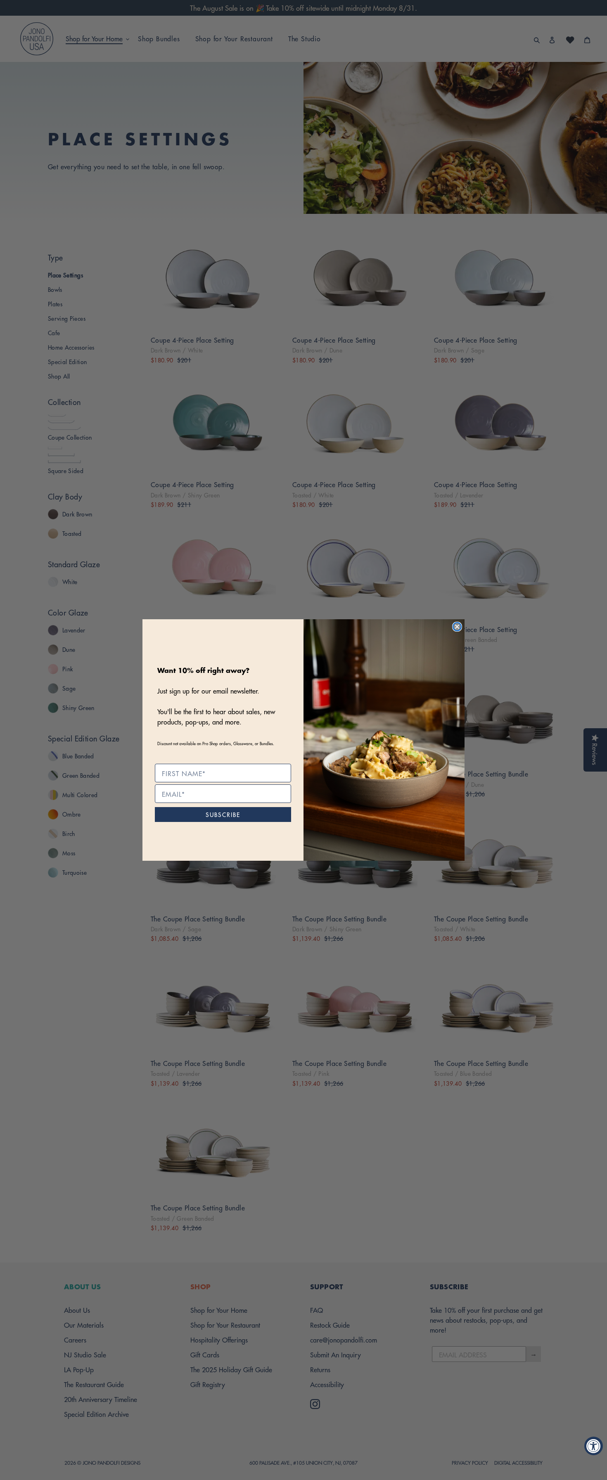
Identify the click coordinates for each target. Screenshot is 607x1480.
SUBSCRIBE (223, 814)
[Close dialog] (457, 627)
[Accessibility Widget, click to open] (593, 1446)
